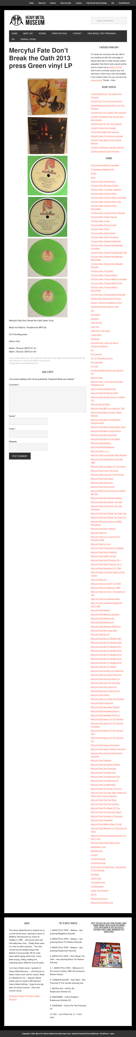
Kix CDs (94, 366)
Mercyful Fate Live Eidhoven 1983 (105, 587)
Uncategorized (97, 886)
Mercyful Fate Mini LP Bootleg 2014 (106, 658)
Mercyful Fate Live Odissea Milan (105, 598)
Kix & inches (96, 354)
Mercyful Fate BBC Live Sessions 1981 (108, 408)
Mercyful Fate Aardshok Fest (103, 388)
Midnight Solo (97, 850)
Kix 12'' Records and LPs (102, 358)
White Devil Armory (99, 898)
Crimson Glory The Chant (102, 271)
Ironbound (95, 338)
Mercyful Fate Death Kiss (102, 482)
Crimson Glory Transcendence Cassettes (109, 279)
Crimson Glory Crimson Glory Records (108, 212)
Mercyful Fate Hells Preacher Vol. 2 (106, 564)
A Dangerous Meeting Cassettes (105, 165)
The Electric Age (98, 882)
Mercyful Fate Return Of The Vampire (107, 719)
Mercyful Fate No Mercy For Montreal (107, 670)
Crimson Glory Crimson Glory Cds (106, 201)
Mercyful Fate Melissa (100, 610)
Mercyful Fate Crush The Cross (104, 470)
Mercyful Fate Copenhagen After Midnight (109, 455)
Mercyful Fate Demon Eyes (103, 486)
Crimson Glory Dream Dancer (104, 216)
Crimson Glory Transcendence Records (108, 294)
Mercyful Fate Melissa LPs (102, 622)
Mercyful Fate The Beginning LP (104, 780)
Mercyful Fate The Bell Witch (103, 784)
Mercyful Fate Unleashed (101, 820)
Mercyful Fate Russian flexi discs (105, 745)
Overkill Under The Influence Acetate (107, 136)
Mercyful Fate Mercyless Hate (104, 630)
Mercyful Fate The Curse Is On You (106, 788)
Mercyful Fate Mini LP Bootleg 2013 (106, 654)
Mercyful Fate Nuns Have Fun (104, 686)
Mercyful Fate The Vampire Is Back (106, 812)
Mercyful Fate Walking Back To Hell (106, 824)
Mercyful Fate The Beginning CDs (105, 776)
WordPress (104, 1033)
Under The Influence (100, 890)
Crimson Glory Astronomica (103, 181)
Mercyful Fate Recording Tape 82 (105, 707)
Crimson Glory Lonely (100, 221)
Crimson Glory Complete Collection (106, 189)
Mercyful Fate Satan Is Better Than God (108, 749)
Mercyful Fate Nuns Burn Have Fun (106, 674)
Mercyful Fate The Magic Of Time (105, 808)
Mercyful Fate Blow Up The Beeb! (105, 439)
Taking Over (96, 878)
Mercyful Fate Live (99, 579)
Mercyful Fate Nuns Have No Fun (105, 691)
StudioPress (94, 1033)
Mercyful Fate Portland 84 (102, 703)
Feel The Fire (96, 322)
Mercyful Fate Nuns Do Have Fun (105, 678)
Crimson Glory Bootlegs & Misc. (105, 185)
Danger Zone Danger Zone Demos (106, 298)
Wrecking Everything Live (102, 902)
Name (12, 416)
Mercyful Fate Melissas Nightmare (106, 626)
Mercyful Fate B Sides (100, 404)
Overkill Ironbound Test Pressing (105, 151)
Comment (14, 384)
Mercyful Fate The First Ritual (103, 799)
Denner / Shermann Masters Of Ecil (106, 302)
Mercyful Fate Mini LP (100, 634)
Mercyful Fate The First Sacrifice (105, 804)
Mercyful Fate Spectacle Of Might (105, 764)
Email (12, 428)
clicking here (96, 80)
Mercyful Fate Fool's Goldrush (104, 552)
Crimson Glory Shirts (100, 228)
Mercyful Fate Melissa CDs (102, 618)
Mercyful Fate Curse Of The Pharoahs (107, 474)
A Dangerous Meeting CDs (102, 169)
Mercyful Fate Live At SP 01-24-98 (106, 583)
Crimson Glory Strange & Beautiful (106, 241)
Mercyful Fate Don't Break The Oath (106, 502)
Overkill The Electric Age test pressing (107, 147)
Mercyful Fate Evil (98, 532)
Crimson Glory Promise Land (103, 225)
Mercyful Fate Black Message (104, 434)
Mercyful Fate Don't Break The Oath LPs (32, 360)
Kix (92, 350)
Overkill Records (98, 858)
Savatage (95, 874)
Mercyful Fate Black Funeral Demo (106, 430)
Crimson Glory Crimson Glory (104, 193)
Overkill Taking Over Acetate (103, 128)
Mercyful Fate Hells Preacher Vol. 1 (106, 560)
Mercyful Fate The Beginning (103, 772)
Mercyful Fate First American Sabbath (107, 548)
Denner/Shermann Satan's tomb (105, 306)
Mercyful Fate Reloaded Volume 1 (105, 711)
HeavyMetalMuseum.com (27, 20)
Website (13, 441)
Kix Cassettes (97, 362)
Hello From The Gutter (100, 330)
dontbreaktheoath (29, 363)
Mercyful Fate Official (100, 695)
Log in (112, 1033)
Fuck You (95, 326)
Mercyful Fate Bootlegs (45, 358)
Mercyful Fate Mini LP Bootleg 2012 (106, 650)
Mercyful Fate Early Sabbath (103, 528)
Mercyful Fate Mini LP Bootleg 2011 (106, 646)
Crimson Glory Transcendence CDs (106, 283)
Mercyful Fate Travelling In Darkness (107, 816)
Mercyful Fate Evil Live (100, 544)
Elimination (95, 314)
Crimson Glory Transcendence (104, 275)
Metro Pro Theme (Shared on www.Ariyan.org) (53, 1033)
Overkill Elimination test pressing (105, 131)
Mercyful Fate (27, 358)
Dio (92, 310)
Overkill (94, 854)
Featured (95, 318)
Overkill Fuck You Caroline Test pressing (108, 112)
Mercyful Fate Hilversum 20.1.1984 (106, 568)
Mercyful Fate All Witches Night (104, 392)
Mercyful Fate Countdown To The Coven (108, 466)
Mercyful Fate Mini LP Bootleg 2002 (106, 642)
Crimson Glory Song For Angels (105, 237)
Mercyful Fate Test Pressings (103, 768)
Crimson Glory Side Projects (103, 233)
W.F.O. (94, 894)
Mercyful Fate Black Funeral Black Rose (108, 426)
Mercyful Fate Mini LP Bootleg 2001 (106, 638)
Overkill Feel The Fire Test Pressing (106, 101)
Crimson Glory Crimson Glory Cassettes (108, 197)
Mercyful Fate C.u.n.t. (100, 451)
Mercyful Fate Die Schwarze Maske (106, 497)
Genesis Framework (79, 1033)
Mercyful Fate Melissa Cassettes (105, 614)
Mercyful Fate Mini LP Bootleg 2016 (106, 662)
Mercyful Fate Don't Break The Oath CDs (109, 513)
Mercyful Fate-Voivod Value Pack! (105, 842)
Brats (93, 177)
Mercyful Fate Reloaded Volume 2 (105, 715)
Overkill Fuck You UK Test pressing (106, 123)
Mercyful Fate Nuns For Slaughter (105, 682)
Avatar (94, 173)
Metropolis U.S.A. (98, 846)
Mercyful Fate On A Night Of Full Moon (107, 698)
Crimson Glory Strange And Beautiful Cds (109, 252)
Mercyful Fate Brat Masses (102, 447)
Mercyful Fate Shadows (101, 760)
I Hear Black (96, 334)
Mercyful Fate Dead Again (102, 478)
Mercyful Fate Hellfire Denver (103, 556)
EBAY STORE (116, 67)
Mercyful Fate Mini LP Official (103, 666)
